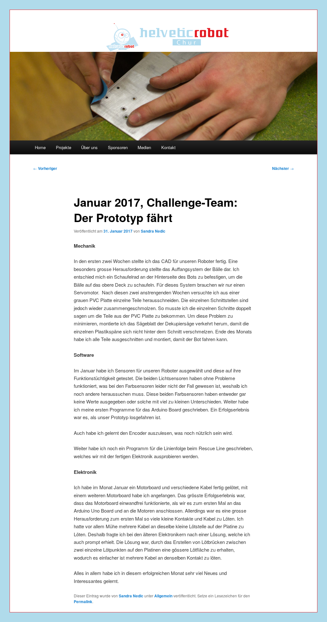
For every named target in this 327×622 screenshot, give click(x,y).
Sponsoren (118, 147)
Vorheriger (45, 168)
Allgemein (163, 596)
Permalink (83, 601)
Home (40, 147)
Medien (144, 147)
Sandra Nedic (153, 231)
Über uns (89, 147)
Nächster (283, 168)
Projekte (63, 147)
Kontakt (168, 147)
